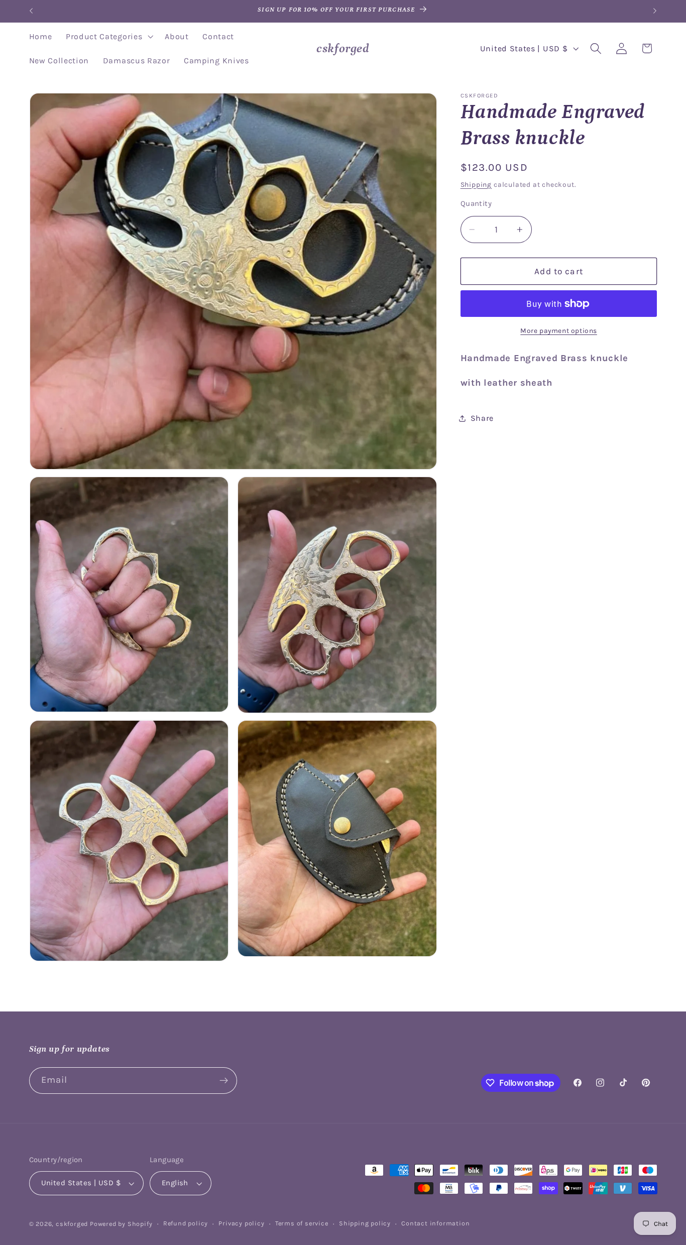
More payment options (558, 331)
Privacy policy (241, 1223)
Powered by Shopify (121, 1223)
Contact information (435, 1223)
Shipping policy (365, 1223)
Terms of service (301, 1223)
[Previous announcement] (31, 11)
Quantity (476, 203)
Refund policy (185, 1223)
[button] (108, 37)
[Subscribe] (224, 1080)
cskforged (72, 1223)
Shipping (476, 184)
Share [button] (482, 418)
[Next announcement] (655, 11)
